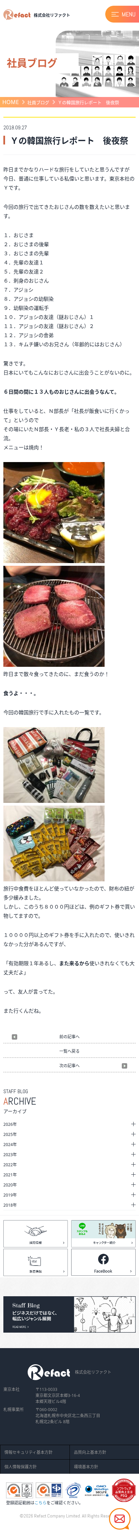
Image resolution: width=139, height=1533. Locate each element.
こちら (40, 1503)
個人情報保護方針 (20, 1467)
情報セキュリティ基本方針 (28, 1452)
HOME (10, 102)
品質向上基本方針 (90, 1452)
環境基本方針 (86, 1467)
